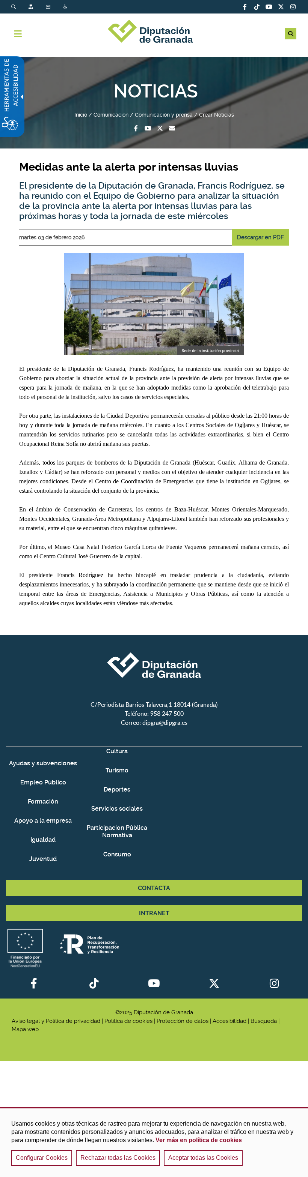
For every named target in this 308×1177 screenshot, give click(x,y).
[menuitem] (20, 7)
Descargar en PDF (260, 237)
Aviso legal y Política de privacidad (56, 1021)
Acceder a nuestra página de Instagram (293, 6)
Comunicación (111, 115)
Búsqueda (14, 7)
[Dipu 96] (154, 304)
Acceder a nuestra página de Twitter (281, 6)
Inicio (80, 115)
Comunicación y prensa (164, 115)
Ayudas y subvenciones (43, 763)
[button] (290, 33)
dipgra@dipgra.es (164, 722)
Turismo (117, 770)
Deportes (117, 789)
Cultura (117, 751)
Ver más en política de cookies (199, 1140)
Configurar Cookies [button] (42, 1158)
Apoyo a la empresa (43, 820)
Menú (18, 33)
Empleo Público (43, 782)
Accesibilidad (66, 7)
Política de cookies (128, 1021)
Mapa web (25, 1029)
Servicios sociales (117, 808)
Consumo (117, 854)
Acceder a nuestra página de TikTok (257, 6)
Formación (43, 801)
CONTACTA (154, 888)
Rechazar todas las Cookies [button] (118, 1158)
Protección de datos (182, 1021)
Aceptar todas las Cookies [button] (203, 1158)
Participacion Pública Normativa (117, 831)
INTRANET (154, 913)
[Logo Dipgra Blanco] (154, 695)
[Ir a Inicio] (154, 32)
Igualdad (43, 839)
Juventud (43, 858)
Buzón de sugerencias (172, 128)
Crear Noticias (216, 115)
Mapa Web (32, 7)
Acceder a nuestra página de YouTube (269, 6)
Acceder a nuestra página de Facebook (245, 6)
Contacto (49, 7)
